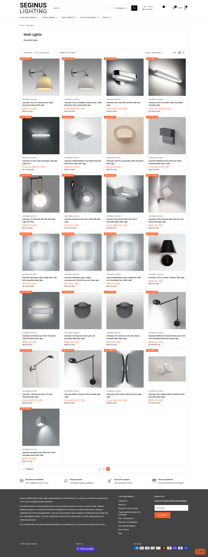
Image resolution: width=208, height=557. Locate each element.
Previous (29, 469)
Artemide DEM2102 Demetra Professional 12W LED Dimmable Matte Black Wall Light (167, 337)
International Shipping (126, 526)
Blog (120, 533)
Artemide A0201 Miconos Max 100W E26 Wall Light (82, 220)
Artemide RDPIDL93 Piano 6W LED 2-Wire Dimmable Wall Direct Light (165, 162)
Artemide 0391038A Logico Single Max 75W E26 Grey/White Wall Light (39, 279)
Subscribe (162, 515)
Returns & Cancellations (127, 522)
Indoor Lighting (67, 17)
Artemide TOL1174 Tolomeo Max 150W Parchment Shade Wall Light (37, 104)
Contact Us (122, 501)
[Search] (134, 8)
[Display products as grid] (179, 53)
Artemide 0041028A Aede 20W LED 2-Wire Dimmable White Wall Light (38, 454)
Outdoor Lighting (48, 17)
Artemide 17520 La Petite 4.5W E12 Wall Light (166, 277)
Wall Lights (30, 25)
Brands (105, 17)
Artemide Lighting (29, 99)
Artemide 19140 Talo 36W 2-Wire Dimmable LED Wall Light (166, 104)
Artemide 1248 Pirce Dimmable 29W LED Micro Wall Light (124, 162)
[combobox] (81, 8)
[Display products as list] (183, 53)
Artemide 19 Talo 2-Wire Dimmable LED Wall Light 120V (39, 162)
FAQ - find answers (126, 518)
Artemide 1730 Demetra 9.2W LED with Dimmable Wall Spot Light (79, 337)
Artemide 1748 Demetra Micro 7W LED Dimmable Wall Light (37, 395)
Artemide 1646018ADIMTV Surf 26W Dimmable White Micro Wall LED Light (82, 162)
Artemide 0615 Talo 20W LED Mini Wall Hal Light (123, 104)
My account (147, 9)
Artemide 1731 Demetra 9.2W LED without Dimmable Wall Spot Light (122, 337)
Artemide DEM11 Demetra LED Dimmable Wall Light (82, 395)
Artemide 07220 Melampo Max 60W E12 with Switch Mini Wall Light (166, 220)
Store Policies (123, 530)
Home (22, 25)
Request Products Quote (128, 508)
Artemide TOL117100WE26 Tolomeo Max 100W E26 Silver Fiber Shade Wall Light (83, 104)
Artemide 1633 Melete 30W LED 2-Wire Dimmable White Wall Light (121, 220)
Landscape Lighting (27, 17)
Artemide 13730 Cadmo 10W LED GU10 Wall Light (123, 395)
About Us (122, 505)
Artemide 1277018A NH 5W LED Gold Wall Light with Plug (38, 220)
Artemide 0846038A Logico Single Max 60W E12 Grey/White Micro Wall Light (123, 279)
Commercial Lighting (88, 17)
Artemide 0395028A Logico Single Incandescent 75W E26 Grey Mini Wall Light (81, 279)
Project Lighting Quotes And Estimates (129, 513)
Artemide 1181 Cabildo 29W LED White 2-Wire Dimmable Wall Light (167, 395)
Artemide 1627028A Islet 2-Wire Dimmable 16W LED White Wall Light (39, 337)
